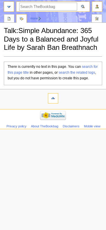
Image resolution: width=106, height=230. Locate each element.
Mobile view (92, 126)
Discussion (21, 19)
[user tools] (97, 6)
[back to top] (53, 98)
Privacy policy (16, 126)
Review (9, 19)
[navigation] (9, 6)
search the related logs (77, 72)
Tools (97, 19)
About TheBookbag (44, 126)
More (34, 18)
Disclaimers (71, 126)
